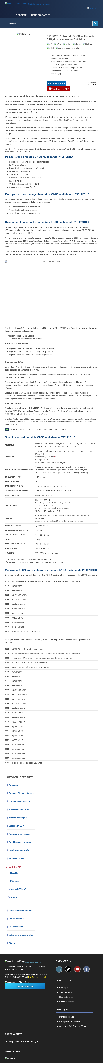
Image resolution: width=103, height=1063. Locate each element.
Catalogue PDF (66, 987)
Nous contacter (40, 15)
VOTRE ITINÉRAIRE (25, 987)
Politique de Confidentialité (70, 1021)
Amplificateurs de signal (20, 842)
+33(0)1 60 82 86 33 (18, 977)
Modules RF (14, 867)
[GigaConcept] (19, 3)
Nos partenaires (66, 997)
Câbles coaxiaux (16, 918)
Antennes (13, 785)
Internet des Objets (18, 817)
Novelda (14, 873)
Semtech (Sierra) (18, 889)
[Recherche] (95, 23)
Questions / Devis (56, 83)
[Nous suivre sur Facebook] (86, 969)
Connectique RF (16, 927)
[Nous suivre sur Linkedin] (59, 969)
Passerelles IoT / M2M (19, 809)
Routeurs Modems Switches (22, 793)
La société (21, 15)
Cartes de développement (21, 910)
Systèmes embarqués (19, 850)
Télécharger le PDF (60, 89)
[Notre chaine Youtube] (77, 969)
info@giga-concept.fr (37, 977)
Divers (12, 943)
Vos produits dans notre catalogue (23, 1041)
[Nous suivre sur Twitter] (68, 969)
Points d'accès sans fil (19, 801)
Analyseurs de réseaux (19, 834)
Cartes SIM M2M (16, 826)
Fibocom (14, 881)
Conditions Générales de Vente (72, 1026)
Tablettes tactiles (16, 858)
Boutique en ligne (66, 1002)
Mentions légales (66, 1017)
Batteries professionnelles (21, 935)
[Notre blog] (92, 8)
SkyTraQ (14, 897)
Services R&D (65, 992)
